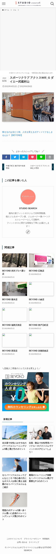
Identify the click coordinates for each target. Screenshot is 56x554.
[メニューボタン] (3, 3)
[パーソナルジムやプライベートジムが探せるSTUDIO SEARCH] (28, 3)
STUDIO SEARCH (28, 208)
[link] (28, 232)
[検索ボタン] (52, 3)
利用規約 (45, 539)
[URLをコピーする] (50, 157)
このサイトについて (14, 539)
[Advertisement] (28, 41)
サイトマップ (34, 542)
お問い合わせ (22, 542)
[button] (6, 157)
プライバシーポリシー (32, 539)
